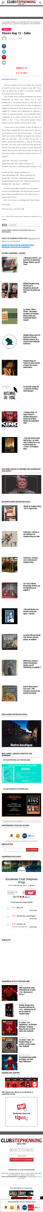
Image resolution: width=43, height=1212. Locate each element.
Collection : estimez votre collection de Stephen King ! (30, 560)
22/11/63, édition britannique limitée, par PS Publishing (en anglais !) (31, 586)
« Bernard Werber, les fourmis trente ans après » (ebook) (30, 611)
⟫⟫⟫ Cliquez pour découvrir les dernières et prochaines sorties (17, 1093)
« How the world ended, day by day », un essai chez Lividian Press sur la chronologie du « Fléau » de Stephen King (31, 443)
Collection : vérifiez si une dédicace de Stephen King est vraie (31, 534)
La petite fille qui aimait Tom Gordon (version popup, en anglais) (31, 637)
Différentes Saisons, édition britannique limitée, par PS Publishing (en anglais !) (32, 664)
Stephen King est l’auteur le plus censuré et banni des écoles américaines (31, 364)
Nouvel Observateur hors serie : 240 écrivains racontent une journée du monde (31, 689)
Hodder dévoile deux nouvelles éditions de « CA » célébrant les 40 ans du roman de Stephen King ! (27, 1009)
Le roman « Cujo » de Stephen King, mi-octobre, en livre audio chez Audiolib (27, 1043)
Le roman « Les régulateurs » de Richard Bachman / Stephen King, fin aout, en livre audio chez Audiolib (28, 1026)
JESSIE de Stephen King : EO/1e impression (32, 507)
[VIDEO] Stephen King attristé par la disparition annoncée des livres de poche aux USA (31, 287)
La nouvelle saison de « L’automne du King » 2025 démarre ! (31, 388)
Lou (9, 38)
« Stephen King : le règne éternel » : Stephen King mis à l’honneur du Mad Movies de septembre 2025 (31, 417)
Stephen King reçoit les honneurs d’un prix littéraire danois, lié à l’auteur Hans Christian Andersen (31, 339)
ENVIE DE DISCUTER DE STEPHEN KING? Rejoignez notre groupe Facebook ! (18, 246)
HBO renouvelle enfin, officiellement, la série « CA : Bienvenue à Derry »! (27, 991)
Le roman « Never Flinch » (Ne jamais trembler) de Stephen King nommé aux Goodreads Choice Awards (31, 314)
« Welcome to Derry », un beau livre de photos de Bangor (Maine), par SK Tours (32, 261)
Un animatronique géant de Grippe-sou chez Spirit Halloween (27, 1059)
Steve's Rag (12, 225)
